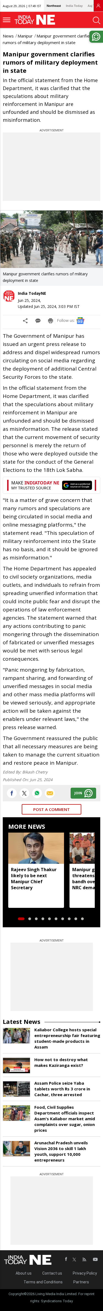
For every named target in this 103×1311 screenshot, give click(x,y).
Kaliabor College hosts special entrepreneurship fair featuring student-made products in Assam (67, 1038)
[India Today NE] (37, 20)
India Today (74, 5)
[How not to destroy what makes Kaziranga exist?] (16, 1065)
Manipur (25, 36)
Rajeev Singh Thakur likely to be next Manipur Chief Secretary (34, 879)
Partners (81, 1282)
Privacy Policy (85, 1273)
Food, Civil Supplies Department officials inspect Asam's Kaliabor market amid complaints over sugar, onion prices (64, 1118)
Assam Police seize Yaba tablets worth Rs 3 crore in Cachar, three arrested (62, 1088)
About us (24, 1273)
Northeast (54, 5)
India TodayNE (32, 293)
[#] (37, 793)
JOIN (78, 793)
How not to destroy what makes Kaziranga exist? (61, 1062)
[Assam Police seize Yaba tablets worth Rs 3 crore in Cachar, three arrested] (16, 1089)
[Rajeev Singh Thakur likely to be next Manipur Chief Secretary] (36, 848)
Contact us (52, 1273)
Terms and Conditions (43, 1282)
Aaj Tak (93, 5)
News (8, 36)
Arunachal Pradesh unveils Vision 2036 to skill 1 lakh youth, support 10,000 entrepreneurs (61, 1151)
